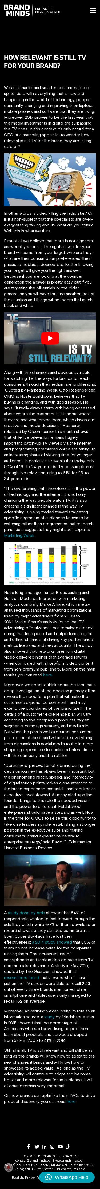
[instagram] (54, 1147)
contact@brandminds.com (34, 1160)
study (49, 1016)
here (47, 674)
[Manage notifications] (8, 1167)
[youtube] (62, 1146)
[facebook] (31, 1146)
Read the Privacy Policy (28, 1177)
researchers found (21, 977)
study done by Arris (26, 912)
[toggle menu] (93, 10)
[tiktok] (69, 1146)
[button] (67, 1177)
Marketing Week (19, 535)
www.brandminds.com (69, 1160)
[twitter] (38, 1147)
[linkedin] (46, 1147)
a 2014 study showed (52, 942)
